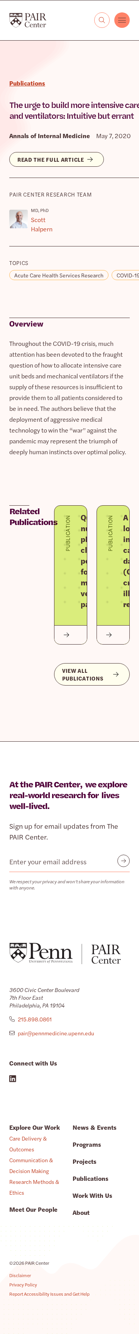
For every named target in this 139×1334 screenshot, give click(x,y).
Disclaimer (20, 1275)
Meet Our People (33, 1209)
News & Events (95, 1127)
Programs (87, 1144)
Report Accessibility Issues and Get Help (49, 1293)
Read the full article (50, 159)
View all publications (82, 674)
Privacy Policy (23, 1284)
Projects (85, 1161)
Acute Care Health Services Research (58, 275)
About (81, 1212)
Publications (90, 1178)
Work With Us (92, 1195)
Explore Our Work (34, 1127)
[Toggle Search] (102, 20)
